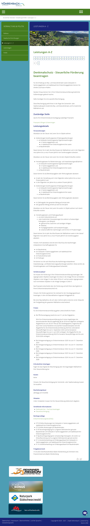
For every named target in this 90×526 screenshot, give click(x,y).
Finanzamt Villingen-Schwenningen (44, 122)
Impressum (14, 521)
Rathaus (6, 33)
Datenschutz (6, 521)
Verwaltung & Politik (21, 17)
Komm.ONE (84, 523)
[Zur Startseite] (13, 4)
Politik (5, 53)
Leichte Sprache (36, 521)
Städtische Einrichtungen (11, 38)
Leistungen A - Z (32, 17)
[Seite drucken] (78, 459)
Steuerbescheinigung (42, 411)
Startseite (12, 17)
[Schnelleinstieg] (81, 12)
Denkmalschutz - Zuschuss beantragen (48, 409)
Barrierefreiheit (24, 521)
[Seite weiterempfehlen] (81, 459)
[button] (3, 12)
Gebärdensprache (8, 523)
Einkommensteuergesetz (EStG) (43, 419)
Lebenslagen (7, 48)
